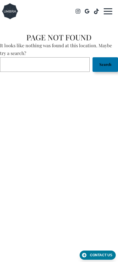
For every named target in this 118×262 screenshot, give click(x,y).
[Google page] (87, 11)
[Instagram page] (77, 11)
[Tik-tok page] (96, 11)
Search (105, 64)
